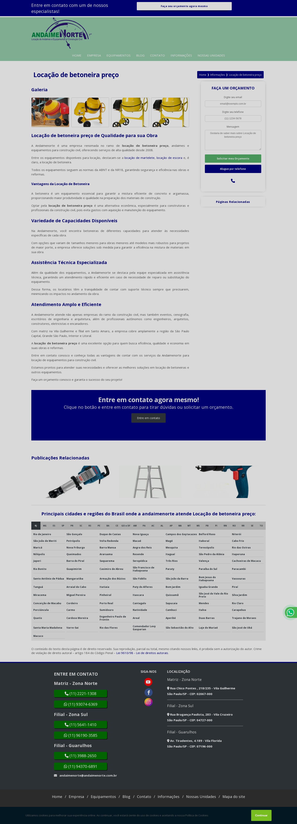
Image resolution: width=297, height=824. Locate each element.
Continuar (261, 815)
